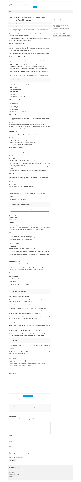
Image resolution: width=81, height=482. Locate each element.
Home (10, 11)
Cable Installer (13, 26)
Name (10, 435)
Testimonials (11, 476)
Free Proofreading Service (14, 474)
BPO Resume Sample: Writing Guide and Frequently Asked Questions (28, 363)
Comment (11, 421)
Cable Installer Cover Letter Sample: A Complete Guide (24, 361)
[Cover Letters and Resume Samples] (20, 5)
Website (11, 446)
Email (10, 441)
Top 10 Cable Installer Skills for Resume (21, 365)
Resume (14, 399)
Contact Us (11, 470)
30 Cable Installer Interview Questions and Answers (24, 360)
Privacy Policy (11, 472)
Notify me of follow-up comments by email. (19, 453)
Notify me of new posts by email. (16, 457)
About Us (11, 469)
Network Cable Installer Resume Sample (61, 35)
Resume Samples (20, 26)
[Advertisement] (29, 383)
